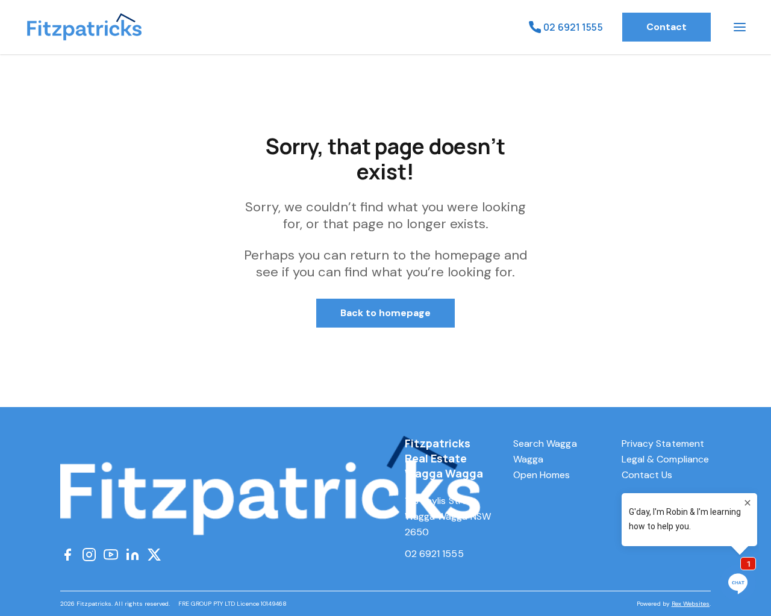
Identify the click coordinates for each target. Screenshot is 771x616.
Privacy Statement (663, 443)
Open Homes (541, 474)
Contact (666, 26)
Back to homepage (385, 312)
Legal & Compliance (665, 459)
